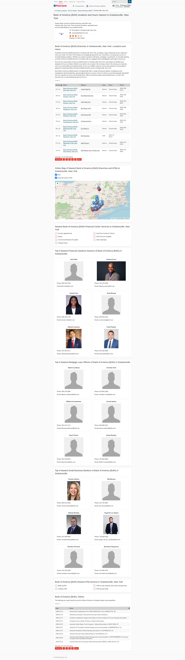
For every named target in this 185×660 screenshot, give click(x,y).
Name (65, 85)
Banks (61, 1)
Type (103, 85)
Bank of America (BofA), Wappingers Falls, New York (70, 143)
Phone (122, 85)
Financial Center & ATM (64, 178)
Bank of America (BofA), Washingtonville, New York (70, 128)
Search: (57, 80)
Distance (58, 85)
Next (79, 159)
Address (83, 85)
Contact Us (72, 1)
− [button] (57, 186)
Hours (110, 85)
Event (71, 608)
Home (56, 1)
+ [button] (57, 183)
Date (57, 608)
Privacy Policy (81, 1)
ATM (58, 175)
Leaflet (112, 218)
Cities (65, 1)
